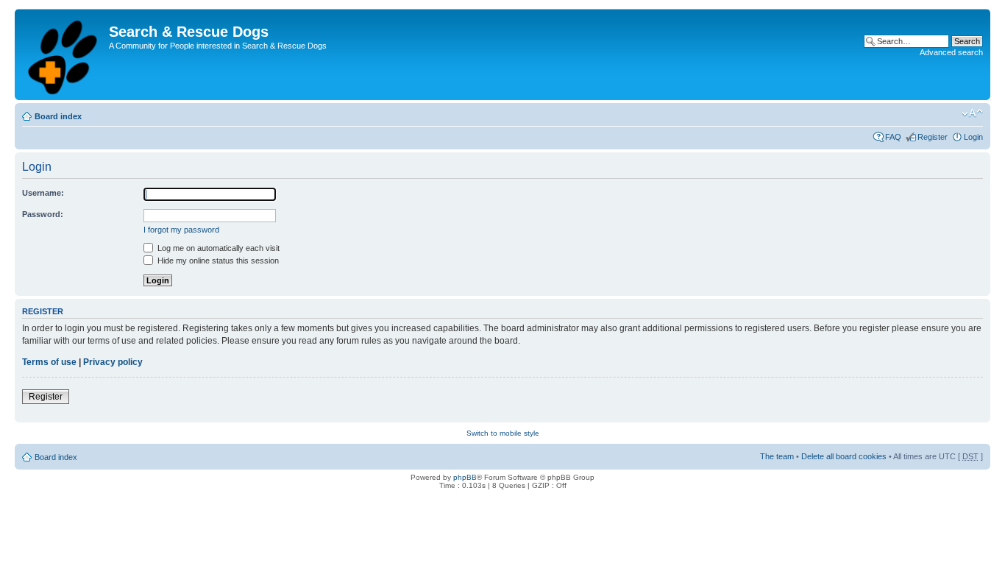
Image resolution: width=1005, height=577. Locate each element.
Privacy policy (113, 362)
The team (777, 456)
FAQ (893, 136)
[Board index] (63, 54)
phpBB (465, 477)
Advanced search (951, 52)
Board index (58, 116)
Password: (42, 214)
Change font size (972, 113)
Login (973, 136)
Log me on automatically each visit (217, 248)
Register (932, 136)
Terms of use (49, 362)
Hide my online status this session (217, 260)
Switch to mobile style (502, 433)
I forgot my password (181, 229)
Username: (43, 192)
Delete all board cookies (844, 456)
